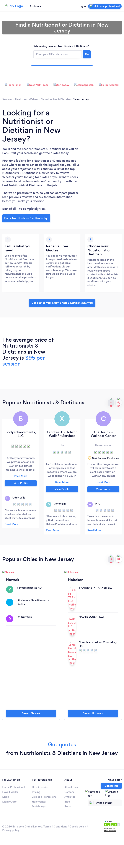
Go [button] (87, 54)
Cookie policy (78, 826)
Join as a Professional (44, 797)
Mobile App (9, 801)
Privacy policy (10, 830)
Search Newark (31, 713)
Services (7, 99)
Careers (69, 792)
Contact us (111, 786)
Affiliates (69, 797)
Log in (82, 6)
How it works (10, 792)
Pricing (36, 792)
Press (67, 806)
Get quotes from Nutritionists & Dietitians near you (62, 303)
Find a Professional (13, 787)
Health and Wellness (27, 99)
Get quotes (62, 744)
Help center (39, 801)
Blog (67, 801)
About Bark (71, 787)
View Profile (20, 483)
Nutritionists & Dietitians (57, 99)
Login (5, 797)
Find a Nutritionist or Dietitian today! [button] (26, 218)
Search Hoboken (93, 713)
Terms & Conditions (55, 826)
